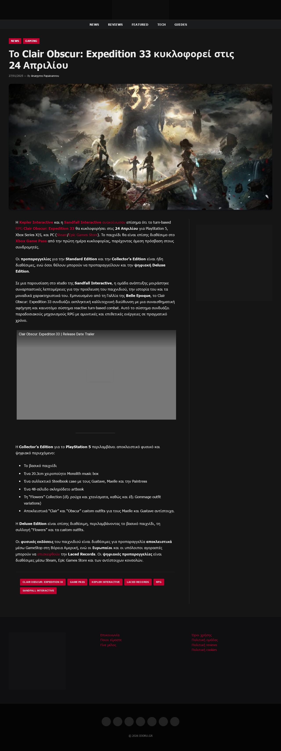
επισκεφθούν (48, 554)
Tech (161, 24)
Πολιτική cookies (204, 649)
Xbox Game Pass (31, 240)
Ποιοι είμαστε (111, 640)
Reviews (115, 24)
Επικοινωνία (109, 635)
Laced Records (138, 582)
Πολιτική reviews (204, 645)
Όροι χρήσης (202, 635)
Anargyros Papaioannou (45, 75)
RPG (19, 228)
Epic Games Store (83, 234)
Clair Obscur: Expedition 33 (48, 228)
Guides (181, 24)
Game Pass (77, 582)
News (94, 24)
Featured (140, 24)
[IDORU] (140, 10)
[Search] (270, 24)
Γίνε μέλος (108, 645)
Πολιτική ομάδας (205, 640)
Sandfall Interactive (82, 222)
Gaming (31, 41)
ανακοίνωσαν (113, 222)
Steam (62, 234)
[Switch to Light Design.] (264, 24)
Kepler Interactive (36, 222)
